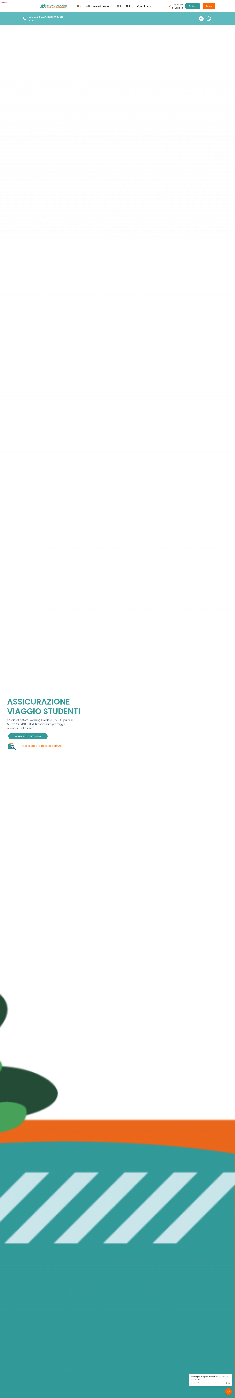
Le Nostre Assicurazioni (98, 6)
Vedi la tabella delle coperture (41, 746)
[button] (192, 6)
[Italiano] (79, 6)
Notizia (130, 6)
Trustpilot (4, 2)
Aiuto (120, 6)
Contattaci (143, 6)
